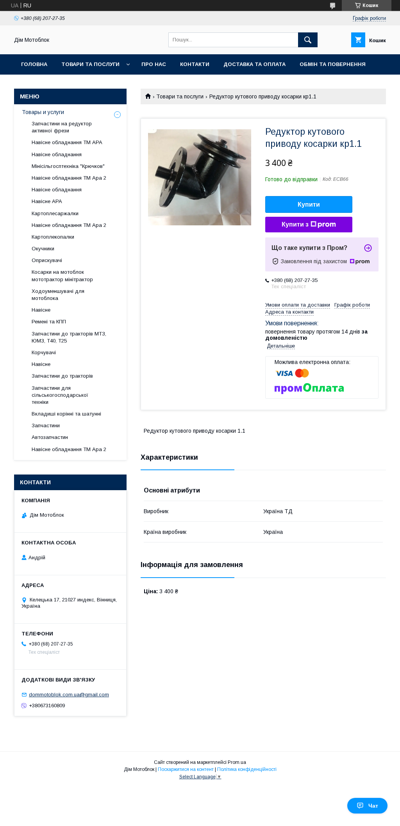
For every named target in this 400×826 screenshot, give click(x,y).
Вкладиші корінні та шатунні (66, 414)
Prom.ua (237, 762)
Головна (34, 64)
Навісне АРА (47, 201)
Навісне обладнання (57, 154)
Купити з (295, 224)
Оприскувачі (47, 260)
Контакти (194, 64)
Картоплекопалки (53, 237)
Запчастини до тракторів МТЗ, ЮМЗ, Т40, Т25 (69, 337)
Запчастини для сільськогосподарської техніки (60, 395)
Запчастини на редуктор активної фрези (62, 127)
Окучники (43, 249)
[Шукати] (308, 39)
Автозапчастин (50, 437)
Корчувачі (44, 352)
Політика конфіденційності (247, 769)
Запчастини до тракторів (62, 376)
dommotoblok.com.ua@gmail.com (69, 695)
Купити (309, 204)
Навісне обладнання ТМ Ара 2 (69, 178)
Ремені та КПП (49, 322)
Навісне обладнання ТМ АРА (67, 142)
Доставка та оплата (254, 64)
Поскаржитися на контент (186, 769)
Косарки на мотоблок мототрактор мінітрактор (62, 275)
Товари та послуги (90, 64)
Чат (373, 806)
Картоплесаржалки (55, 213)
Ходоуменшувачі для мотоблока (58, 294)
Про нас (153, 64)
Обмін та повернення (333, 64)
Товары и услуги (43, 112)
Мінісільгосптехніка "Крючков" (68, 166)
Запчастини (46, 425)
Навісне (41, 310)
